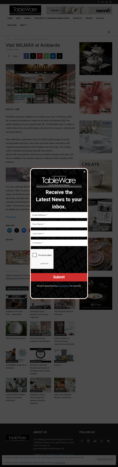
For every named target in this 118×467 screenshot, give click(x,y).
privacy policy (64, 285)
